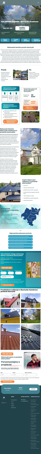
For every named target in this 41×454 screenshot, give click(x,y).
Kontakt (33, 389)
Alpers (3, 402)
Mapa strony (13, 407)
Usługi (12, 403)
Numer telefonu (18, 270)
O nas (12, 401)
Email (9, 270)
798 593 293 (20, 389)
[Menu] (38, 3)
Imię (1, 270)
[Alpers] (4, 4)
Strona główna (14, 399)
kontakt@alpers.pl (24, 401)
